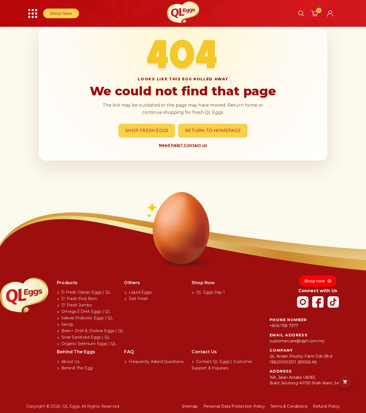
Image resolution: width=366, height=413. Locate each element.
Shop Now (61, 13)
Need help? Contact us (183, 145)
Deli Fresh (138, 298)
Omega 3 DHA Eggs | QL (85, 311)
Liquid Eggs (139, 292)
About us (69, 361)
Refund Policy (326, 406)
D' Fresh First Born (78, 298)
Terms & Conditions (289, 406)
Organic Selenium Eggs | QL (88, 343)
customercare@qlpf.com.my (297, 341)
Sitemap (190, 406)
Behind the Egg (76, 368)
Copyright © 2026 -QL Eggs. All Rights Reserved (72, 406)
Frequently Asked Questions (155, 361)
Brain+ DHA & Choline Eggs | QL (92, 330)
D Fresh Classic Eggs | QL (85, 292)
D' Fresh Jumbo (76, 305)
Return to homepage (213, 130)
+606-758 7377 (284, 325)
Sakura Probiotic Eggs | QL (86, 318)
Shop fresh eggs (146, 130)
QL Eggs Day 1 (210, 292)
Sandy (66, 324)
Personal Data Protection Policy (234, 406)
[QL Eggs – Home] (183, 11)
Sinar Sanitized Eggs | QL (85, 337)
